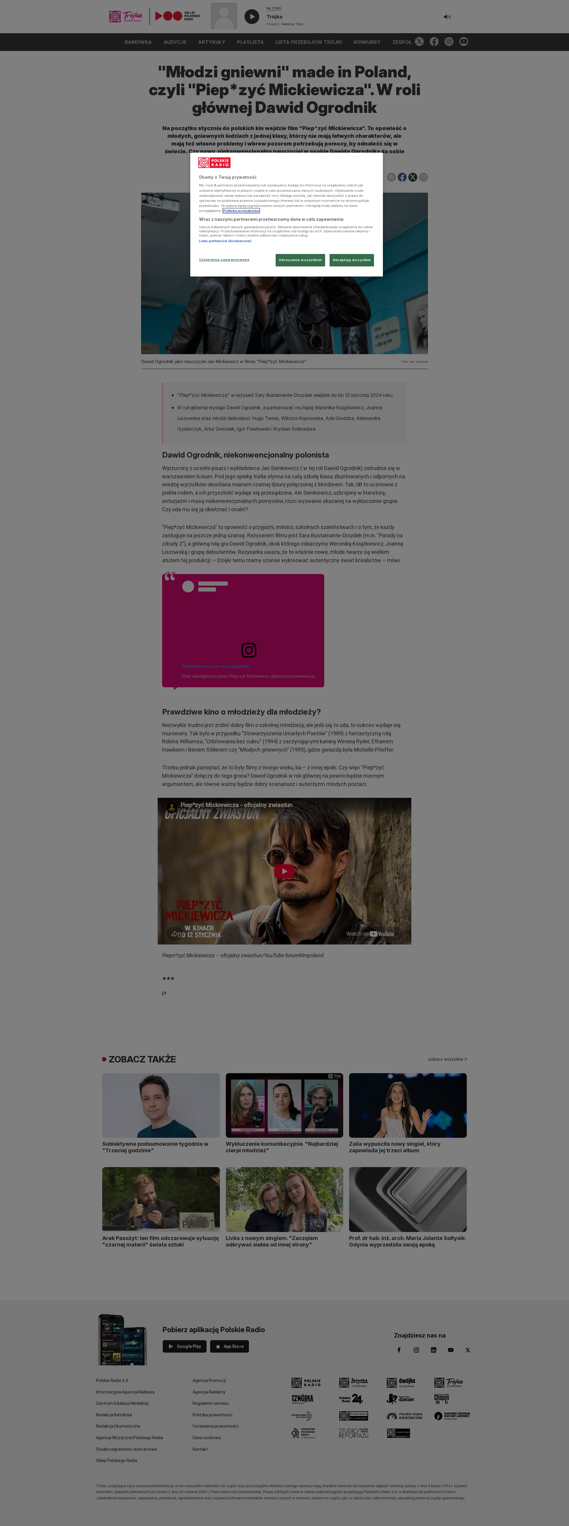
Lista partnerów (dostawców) (225, 241)
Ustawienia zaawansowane (224, 260)
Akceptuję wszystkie (352, 260)
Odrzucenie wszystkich (300, 260)
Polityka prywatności (241, 211)
